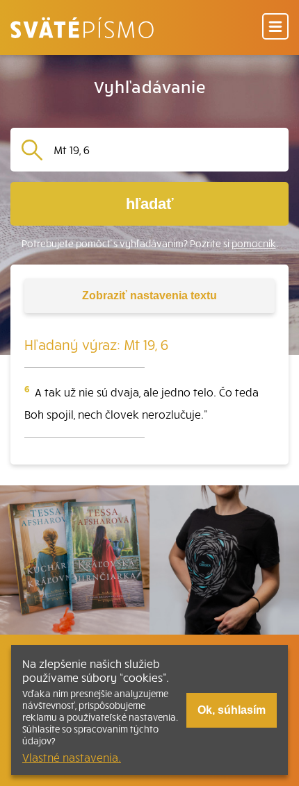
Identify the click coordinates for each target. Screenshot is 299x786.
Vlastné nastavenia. (71, 757)
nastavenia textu (149, 295)
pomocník (254, 243)
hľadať (150, 203)
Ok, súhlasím (231, 710)
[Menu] (275, 27)
